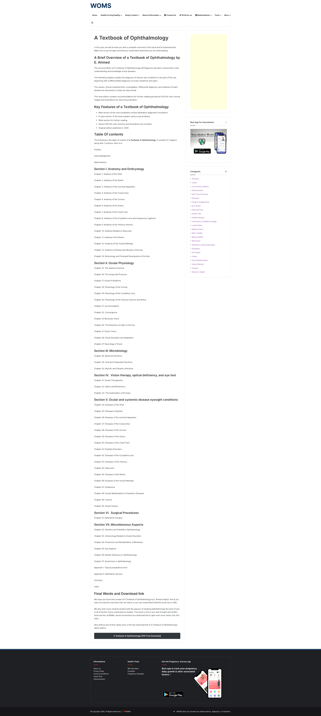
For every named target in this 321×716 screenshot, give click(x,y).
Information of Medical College (204, 221)
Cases (194, 183)
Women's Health (198, 272)
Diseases (195, 198)
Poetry (194, 256)
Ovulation (131, 671)
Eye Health (196, 206)
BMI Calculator (133, 668)
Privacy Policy (99, 671)
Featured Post (197, 210)
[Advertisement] (208, 71)
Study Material (198, 264)
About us (97, 668)
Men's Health (197, 233)
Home (94, 15)
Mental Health (197, 237)
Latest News (197, 225)
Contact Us (171, 15)
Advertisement (99, 679)
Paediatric (196, 249)
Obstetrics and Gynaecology (203, 245)
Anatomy (195, 179)
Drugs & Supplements (200, 202)
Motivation (196, 241)
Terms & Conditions (101, 674)
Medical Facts (197, 229)
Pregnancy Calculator (136, 674)
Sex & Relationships (200, 260)
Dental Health (197, 190)
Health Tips (196, 214)
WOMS (128, 711)
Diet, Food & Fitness (200, 194)
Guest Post (98, 676)
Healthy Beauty (198, 218)
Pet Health (196, 253)
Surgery (195, 268)
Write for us (186, 15)
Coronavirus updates (200, 186)
